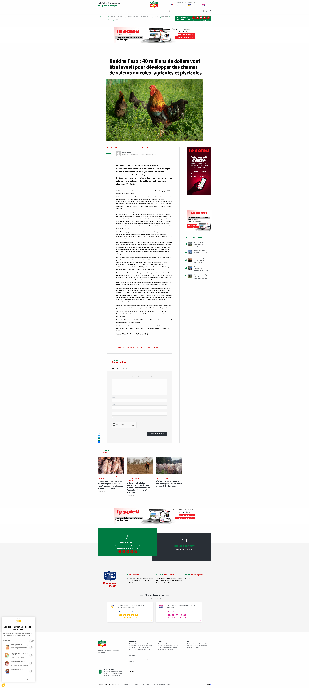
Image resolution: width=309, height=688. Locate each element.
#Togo (144, 476)
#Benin (137, 476)
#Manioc (118, 476)
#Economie (121, 16)
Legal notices (146, 684)
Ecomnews (180, 5)
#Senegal (166, 476)
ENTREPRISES (133, 641)
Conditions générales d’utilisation (161, 684)
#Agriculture (119, 147)
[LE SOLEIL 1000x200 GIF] (154, 35)
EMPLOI (189, 641)
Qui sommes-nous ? (127, 684)
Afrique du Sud (116, 11)
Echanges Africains (104, 11)
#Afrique (112, 16)
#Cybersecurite (145, 16)
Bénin (166, 11)
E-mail (114, 404)
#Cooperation (131, 480)
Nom (113, 397)
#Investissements (133, 16)
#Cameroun (109, 476)
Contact (137, 684)
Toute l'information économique (109, 4)
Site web (114, 411)
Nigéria (142, 11)
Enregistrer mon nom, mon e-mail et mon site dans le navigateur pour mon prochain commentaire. (139, 417)
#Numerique (164, 16)
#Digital (155, 16)
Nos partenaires (109, 669)
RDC (147, 11)
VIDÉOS (160, 641)
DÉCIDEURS (132, 655)
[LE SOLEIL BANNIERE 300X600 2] (199, 171)
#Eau (111, 19)
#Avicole (128, 147)
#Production (101, 478)
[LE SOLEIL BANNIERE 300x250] (199, 220)
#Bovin (168, 478)
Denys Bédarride (127, 152)
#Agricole (109, 147)
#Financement (120, 19)
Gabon (160, 11)
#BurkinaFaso (146, 147)
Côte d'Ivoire (134, 11)
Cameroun (153, 11)
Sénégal (125, 11)
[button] (170, 11)
